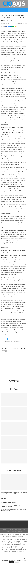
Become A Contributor (17, 531)
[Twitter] (16, 523)
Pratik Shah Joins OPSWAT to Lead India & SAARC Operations (12, 498)
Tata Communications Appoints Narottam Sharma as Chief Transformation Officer (14, 492)
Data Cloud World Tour (7, 341)
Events (15, 529)
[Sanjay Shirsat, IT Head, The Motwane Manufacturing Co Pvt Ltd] (14, 413)
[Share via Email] (16, 26)
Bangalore (4, 339)
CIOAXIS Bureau (5, 23)
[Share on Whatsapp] (13, 26)
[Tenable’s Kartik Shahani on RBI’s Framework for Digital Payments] (14, 442)
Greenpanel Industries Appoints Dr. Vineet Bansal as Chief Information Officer (13, 510)
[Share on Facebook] (6, 26)
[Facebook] (14, 523)
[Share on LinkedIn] (11, 26)
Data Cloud (11, 339)
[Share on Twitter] (9, 26)
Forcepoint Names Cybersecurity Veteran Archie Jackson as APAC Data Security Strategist (13, 502)
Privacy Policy (21, 529)
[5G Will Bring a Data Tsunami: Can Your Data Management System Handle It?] (14, 399)
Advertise (11, 529)
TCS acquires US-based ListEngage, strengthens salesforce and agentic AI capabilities (13, 506)
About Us (5, 529)
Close (11, 562)
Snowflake (16, 341)
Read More (17, 562)
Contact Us (8, 531)
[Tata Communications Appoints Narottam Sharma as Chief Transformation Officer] (14, 482)
